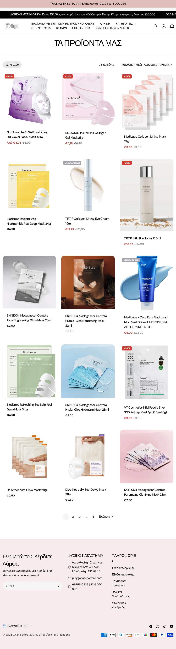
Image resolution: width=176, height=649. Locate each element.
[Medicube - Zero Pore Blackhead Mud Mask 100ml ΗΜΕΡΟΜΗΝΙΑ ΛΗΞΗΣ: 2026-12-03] (146, 283)
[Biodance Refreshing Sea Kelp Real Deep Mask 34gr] (29, 371)
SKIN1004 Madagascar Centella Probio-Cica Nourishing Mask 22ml (86, 321)
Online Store (21, 634)
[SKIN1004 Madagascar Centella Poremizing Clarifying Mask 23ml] (146, 456)
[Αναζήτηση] (155, 26)
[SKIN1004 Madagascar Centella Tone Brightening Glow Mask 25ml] (29, 282)
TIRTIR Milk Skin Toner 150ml (142, 238)
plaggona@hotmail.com (87, 578)
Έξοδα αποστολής (123, 574)
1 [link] (66, 516)
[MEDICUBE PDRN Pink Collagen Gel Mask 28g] (88, 99)
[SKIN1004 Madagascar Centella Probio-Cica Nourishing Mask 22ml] (88, 282)
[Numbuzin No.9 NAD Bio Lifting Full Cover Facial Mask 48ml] (29, 98)
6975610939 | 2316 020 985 (87, 587)
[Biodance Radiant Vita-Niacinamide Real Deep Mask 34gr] (29, 185)
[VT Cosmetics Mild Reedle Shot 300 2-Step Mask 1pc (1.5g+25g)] (146, 372)
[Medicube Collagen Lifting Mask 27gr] (146, 101)
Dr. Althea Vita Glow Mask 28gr (27, 490)
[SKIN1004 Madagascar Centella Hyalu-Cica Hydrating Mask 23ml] (88, 371)
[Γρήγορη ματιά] (51, 80)
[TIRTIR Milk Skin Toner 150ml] (146, 195)
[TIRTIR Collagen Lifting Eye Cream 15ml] (88, 185)
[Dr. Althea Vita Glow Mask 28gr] (29, 456)
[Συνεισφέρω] (58, 585)
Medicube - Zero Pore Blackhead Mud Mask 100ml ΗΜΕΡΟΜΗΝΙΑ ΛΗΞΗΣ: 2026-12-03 (146, 322)
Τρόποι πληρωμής (123, 568)
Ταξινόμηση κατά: (131, 64)
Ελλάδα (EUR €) (17, 626)
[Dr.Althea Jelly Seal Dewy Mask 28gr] (88, 456)
